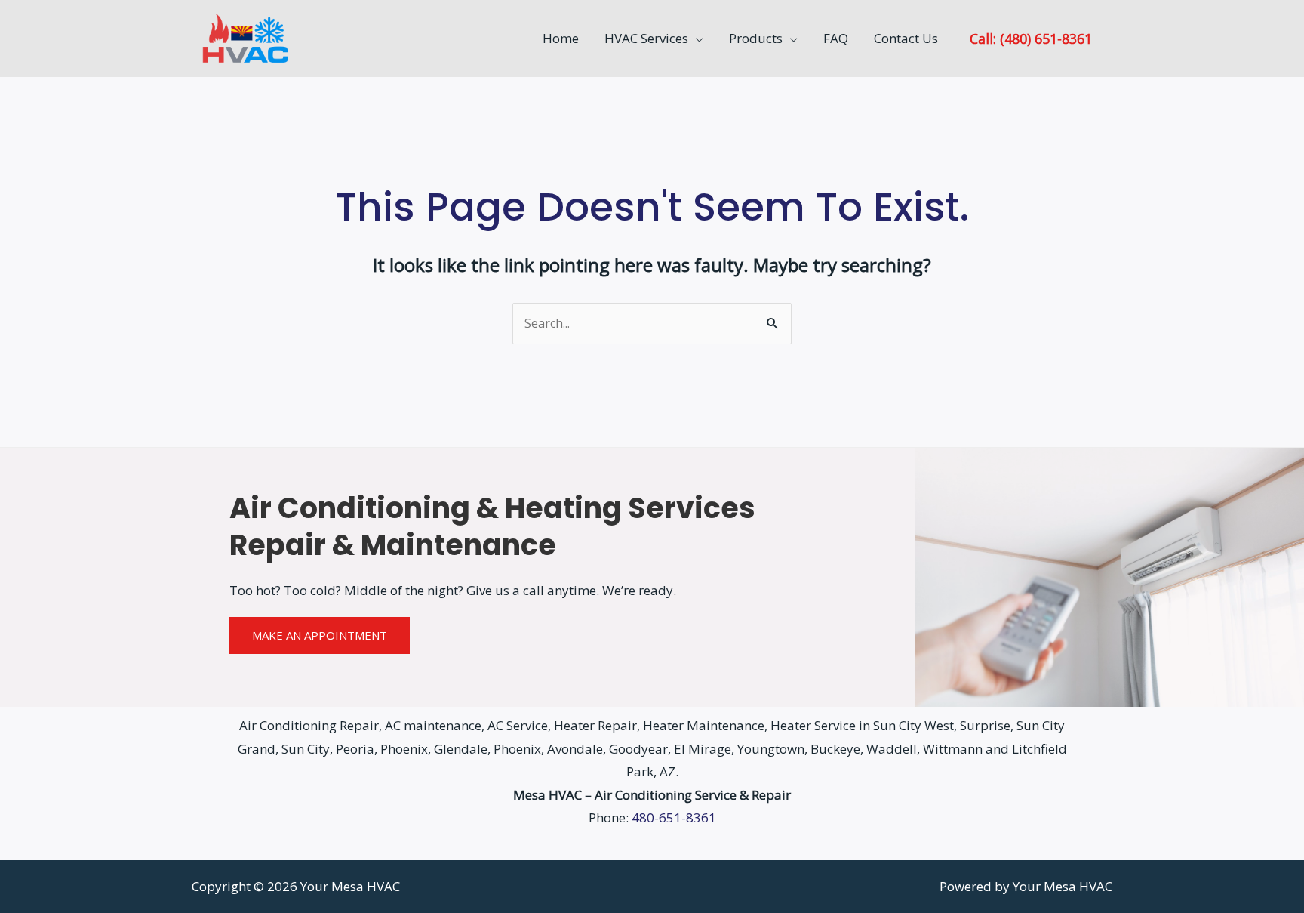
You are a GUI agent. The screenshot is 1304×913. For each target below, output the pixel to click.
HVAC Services (646, 38)
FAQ (835, 38)
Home (561, 38)
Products (756, 38)
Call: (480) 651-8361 (1031, 38)
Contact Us (906, 38)
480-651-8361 (674, 817)
